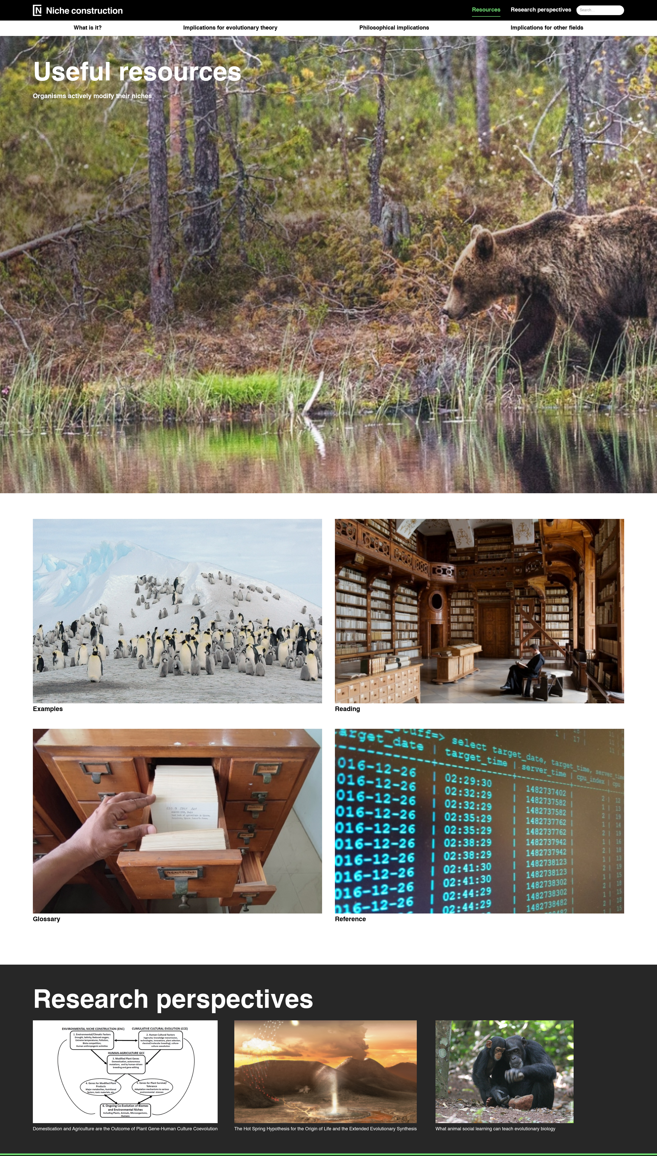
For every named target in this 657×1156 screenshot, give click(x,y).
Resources (486, 10)
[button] (87, 30)
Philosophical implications (394, 28)
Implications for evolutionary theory (230, 28)
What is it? (88, 28)
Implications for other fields (547, 28)
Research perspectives (541, 10)
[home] (78, 10)
